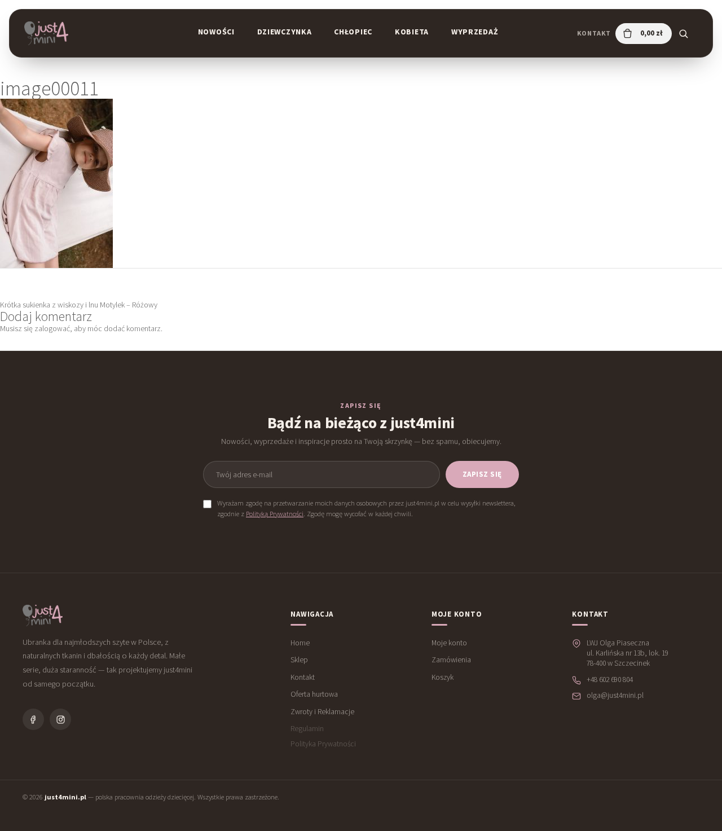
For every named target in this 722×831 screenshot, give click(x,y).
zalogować (52, 328)
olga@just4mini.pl (615, 695)
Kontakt (594, 33)
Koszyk (443, 677)
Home (300, 643)
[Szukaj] (683, 33)
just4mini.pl (65, 797)
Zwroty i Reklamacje (322, 711)
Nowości (216, 32)
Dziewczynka (284, 32)
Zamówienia (451, 660)
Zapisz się (482, 474)
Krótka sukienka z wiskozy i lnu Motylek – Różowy (78, 305)
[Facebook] (33, 719)
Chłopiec (353, 32)
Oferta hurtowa (314, 694)
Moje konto (449, 643)
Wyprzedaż (474, 32)
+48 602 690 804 (610, 679)
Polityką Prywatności (274, 513)
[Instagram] (60, 719)
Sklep (299, 660)
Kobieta (412, 32)
